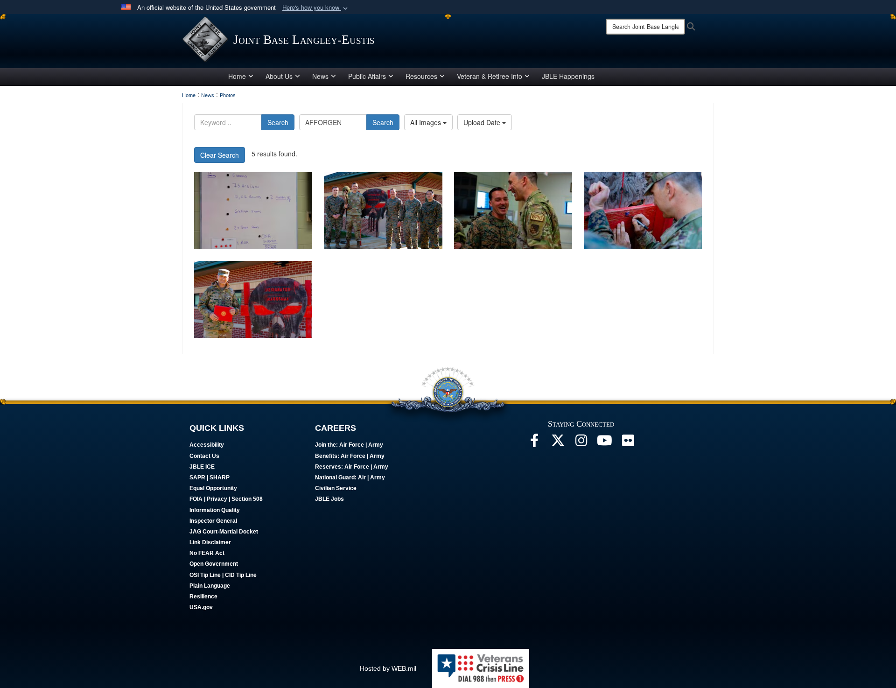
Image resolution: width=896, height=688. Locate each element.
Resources (421, 76)
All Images (426, 122)
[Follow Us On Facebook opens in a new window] (534, 443)
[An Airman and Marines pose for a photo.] (383, 210)
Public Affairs (367, 76)
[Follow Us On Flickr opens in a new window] (627, 443)
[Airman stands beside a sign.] (253, 299)
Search (277, 122)
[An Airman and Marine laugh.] (513, 210)
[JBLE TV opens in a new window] (604, 443)
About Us (279, 76)
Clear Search (219, 155)
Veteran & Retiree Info (489, 76)
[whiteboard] (253, 210)
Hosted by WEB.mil (388, 668)
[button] (316, 8)
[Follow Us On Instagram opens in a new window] (581, 443)
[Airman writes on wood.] (643, 210)
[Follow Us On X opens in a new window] (557, 443)
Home (237, 76)
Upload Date (482, 122)
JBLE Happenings (568, 76)
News (320, 76)
